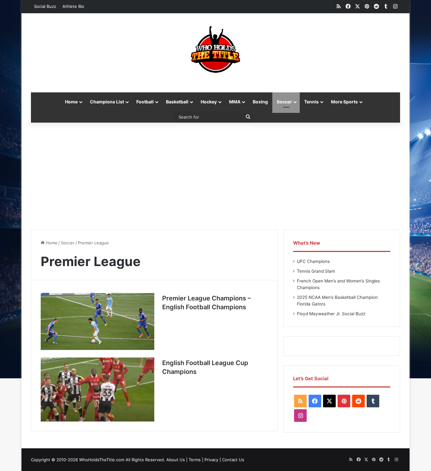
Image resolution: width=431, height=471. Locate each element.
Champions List (107, 101)
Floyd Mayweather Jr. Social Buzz (331, 313)
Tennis (311, 101)
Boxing (260, 101)
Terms (195, 459)
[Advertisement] (215, 176)
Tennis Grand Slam (316, 271)
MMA (234, 101)
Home (71, 101)
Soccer (284, 101)
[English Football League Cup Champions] (97, 390)
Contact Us (233, 459)
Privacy (211, 459)
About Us (175, 459)
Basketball (177, 101)
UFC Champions (313, 261)
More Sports (344, 101)
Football (145, 101)
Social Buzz (45, 6)
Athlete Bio (73, 6)
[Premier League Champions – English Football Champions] (97, 321)
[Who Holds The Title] (215, 49)
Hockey (209, 101)
